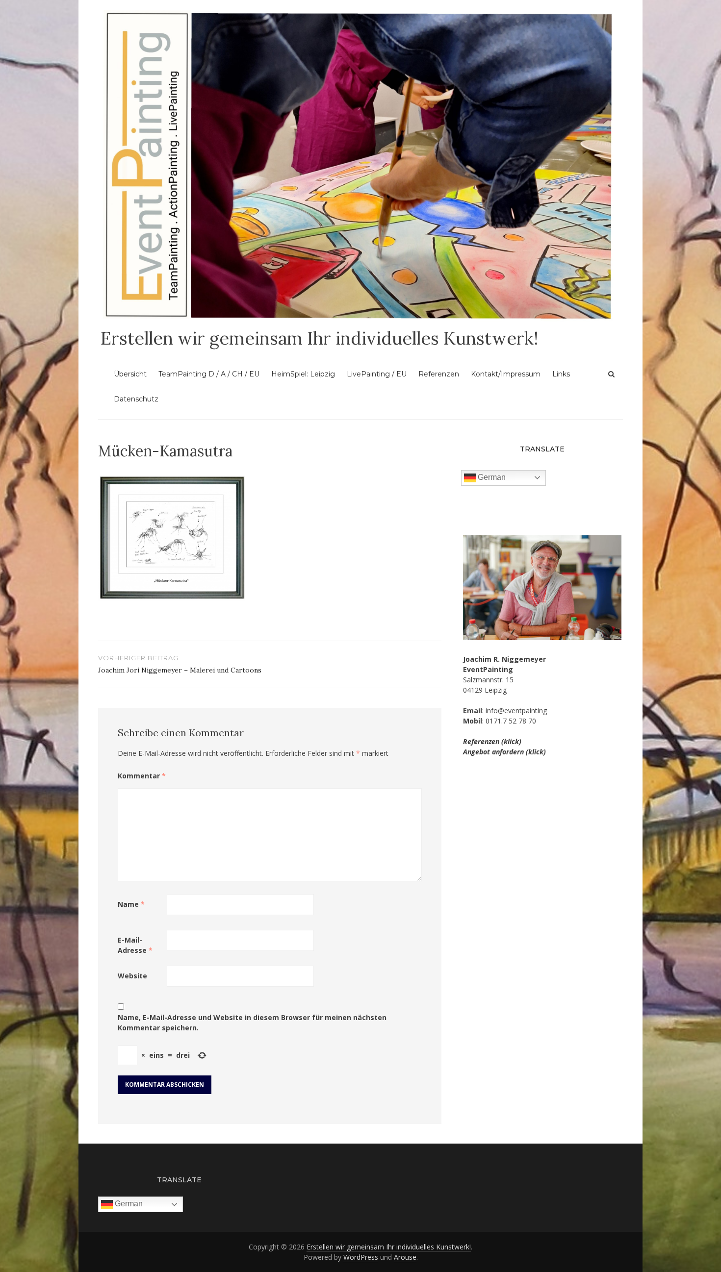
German (491, 477)
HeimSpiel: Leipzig (303, 374)
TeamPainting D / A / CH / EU (208, 374)
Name (131, 904)
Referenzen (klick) (492, 741)
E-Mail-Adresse (135, 945)
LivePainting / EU (377, 374)
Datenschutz (136, 399)
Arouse (405, 1257)
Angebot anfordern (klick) (504, 751)
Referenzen (438, 374)
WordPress (360, 1257)
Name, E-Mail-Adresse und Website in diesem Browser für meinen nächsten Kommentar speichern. (252, 1022)
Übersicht (130, 374)
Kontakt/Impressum (506, 374)
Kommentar (142, 775)
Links (561, 374)
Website (132, 975)
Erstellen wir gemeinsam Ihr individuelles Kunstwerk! (319, 338)
